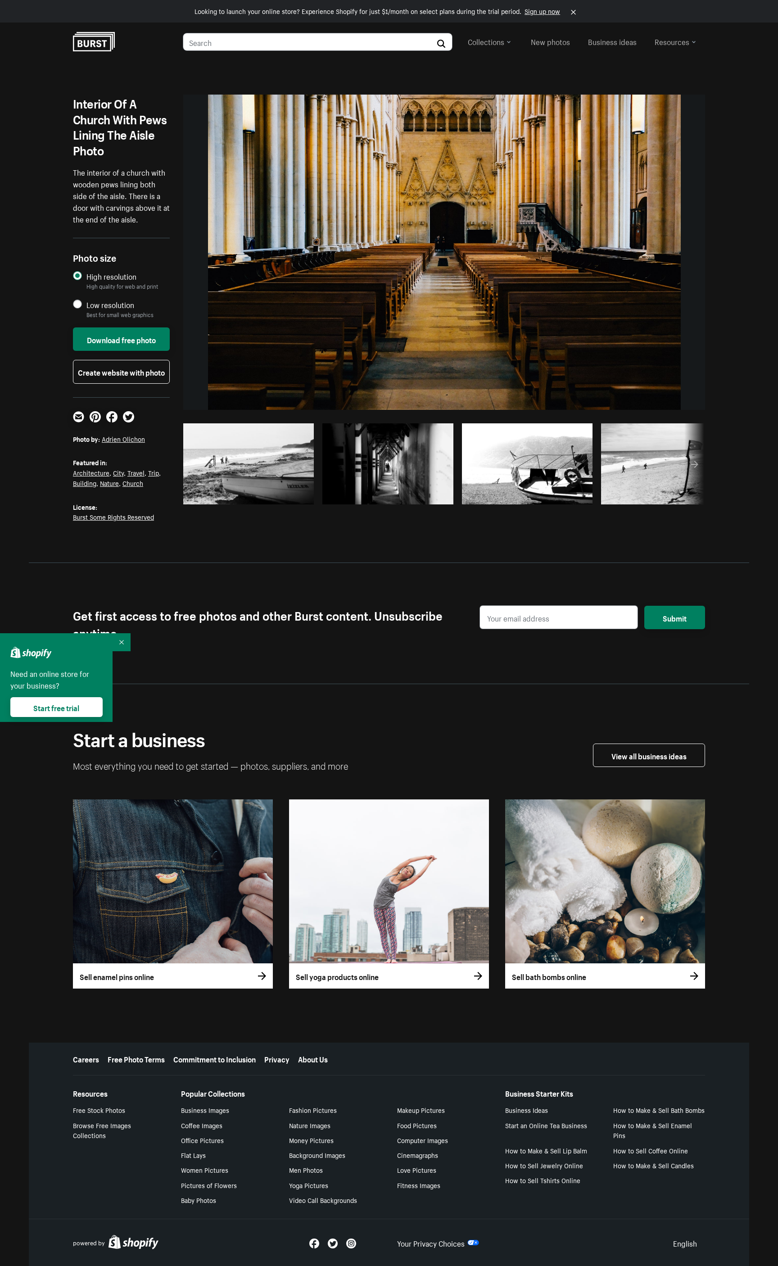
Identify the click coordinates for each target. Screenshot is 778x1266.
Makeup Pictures (421, 1110)
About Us (313, 1058)
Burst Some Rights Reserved (113, 517)
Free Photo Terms (136, 1058)
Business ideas (612, 41)
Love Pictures (416, 1170)
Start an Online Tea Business (546, 1125)
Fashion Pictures (313, 1110)
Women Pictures (204, 1170)
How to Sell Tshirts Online (542, 1180)
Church (132, 483)
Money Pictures (311, 1140)
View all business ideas (649, 755)
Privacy (276, 1058)
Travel (136, 472)
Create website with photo (121, 371)
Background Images (317, 1155)
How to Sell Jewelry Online (544, 1165)
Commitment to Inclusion (214, 1058)
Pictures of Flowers (209, 1185)
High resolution (111, 276)
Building (84, 483)
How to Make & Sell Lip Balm (546, 1150)
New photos (550, 41)
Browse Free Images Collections (102, 1130)
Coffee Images (201, 1125)
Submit (675, 617)
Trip (153, 472)
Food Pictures (417, 1125)
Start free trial (56, 707)
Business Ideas (526, 1110)
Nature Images (309, 1125)
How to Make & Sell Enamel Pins (652, 1130)
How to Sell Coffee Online (650, 1150)
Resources (672, 41)
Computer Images (422, 1140)
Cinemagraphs (417, 1155)
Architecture (91, 472)
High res (251, 495)
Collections (486, 41)
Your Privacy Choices (431, 1242)
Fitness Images (418, 1185)
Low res (286, 495)
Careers (86, 1058)
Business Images (205, 1110)
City (118, 472)
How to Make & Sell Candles (653, 1165)
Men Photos (306, 1170)
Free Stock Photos (99, 1110)
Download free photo (121, 339)
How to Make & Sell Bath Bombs (659, 1110)
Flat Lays (193, 1155)
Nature (109, 483)
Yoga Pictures (308, 1185)
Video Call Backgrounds (323, 1200)
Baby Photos (198, 1200)
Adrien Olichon (123, 439)
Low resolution (110, 304)
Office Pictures (202, 1140)
